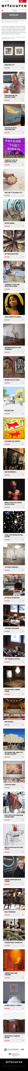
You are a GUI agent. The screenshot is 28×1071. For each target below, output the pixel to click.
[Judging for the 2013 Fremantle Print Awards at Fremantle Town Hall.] (14, 719)
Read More (7, 570)
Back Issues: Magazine (7, 22)
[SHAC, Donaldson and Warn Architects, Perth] (14, 408)
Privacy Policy (22, 1066)
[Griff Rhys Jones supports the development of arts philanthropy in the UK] (14, 877)
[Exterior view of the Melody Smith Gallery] (14, 1033)
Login (21, 1)
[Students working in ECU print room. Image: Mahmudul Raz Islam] (14, 940)
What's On (8, 20)
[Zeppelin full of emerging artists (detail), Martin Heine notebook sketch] (14, 845)
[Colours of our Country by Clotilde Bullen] (14, 439)
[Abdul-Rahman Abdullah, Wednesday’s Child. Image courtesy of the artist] (14, 687)
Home (3, 20)
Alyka (10, 1068)
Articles (16, 22)
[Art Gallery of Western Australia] (14, 750)
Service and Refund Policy (12, 1066)
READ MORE (7, 67)
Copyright (4, 1066)
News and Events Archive (18, 20)
